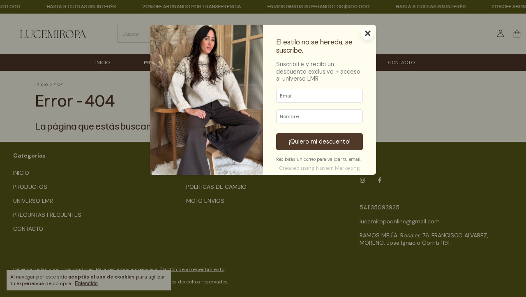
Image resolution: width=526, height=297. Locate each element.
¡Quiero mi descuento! (320, 141)
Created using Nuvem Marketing (319, 168)
